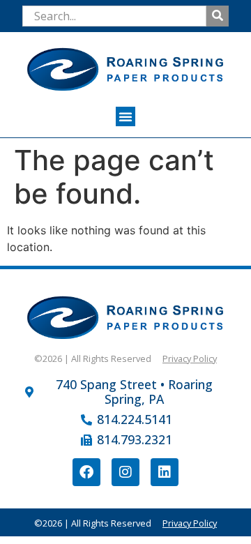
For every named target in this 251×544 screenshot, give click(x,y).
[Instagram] (125, 472)
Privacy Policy (189, 358)
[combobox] (114, 16)
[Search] (217, 16)
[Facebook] (86, 472)
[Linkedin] (164, 472)
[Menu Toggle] (125, 116)
